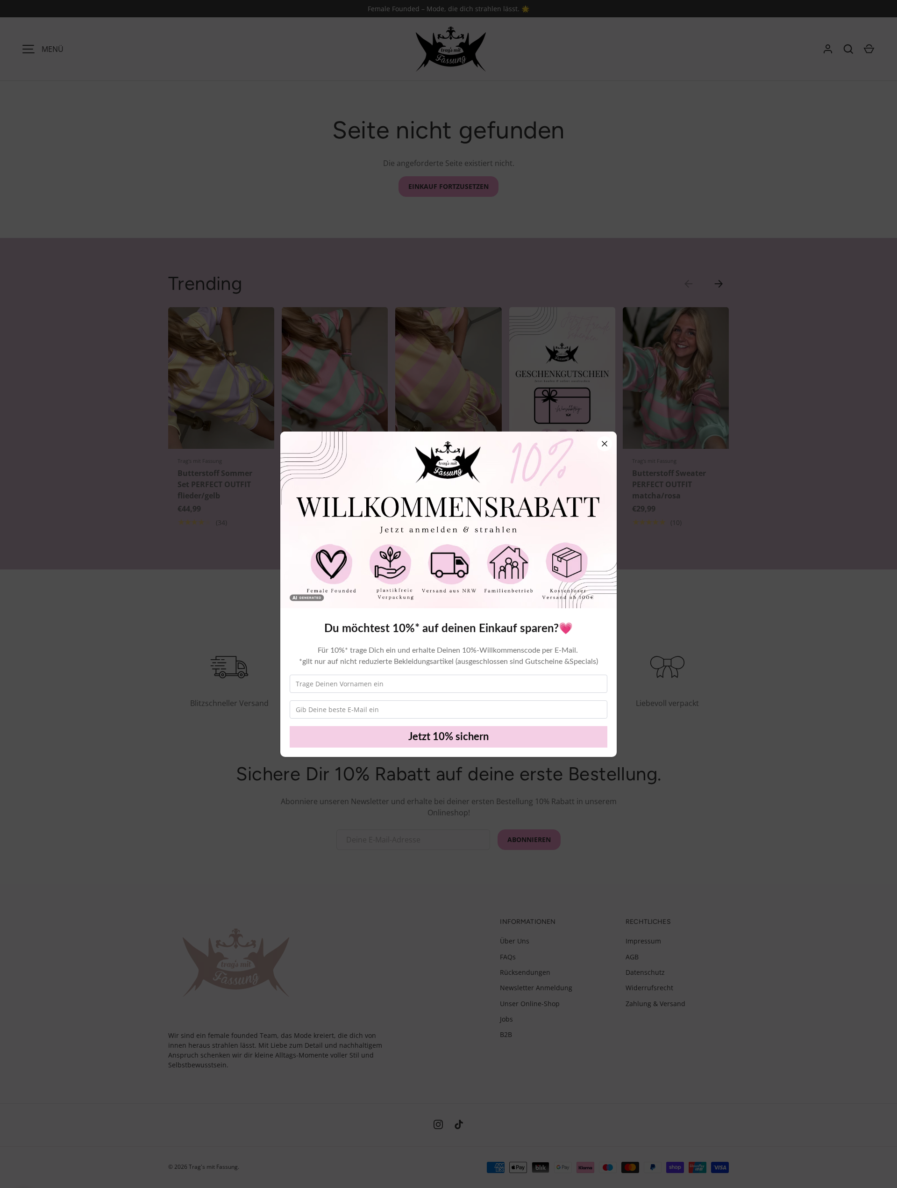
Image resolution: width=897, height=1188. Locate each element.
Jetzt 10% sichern (448, 737)
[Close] (604, 443)
